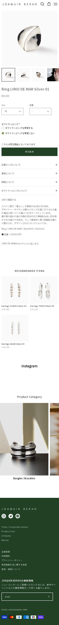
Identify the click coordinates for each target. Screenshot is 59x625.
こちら (35, 243)
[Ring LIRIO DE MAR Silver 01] (8, 75)
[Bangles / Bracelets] (24, 439)
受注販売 (29, 151)
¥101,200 (34, 309)
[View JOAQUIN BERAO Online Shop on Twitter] (10, 516)
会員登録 (6, 551)
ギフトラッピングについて (14, 190)
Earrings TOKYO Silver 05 (42, 306)
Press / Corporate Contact (15, 526)
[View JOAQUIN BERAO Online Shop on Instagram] (4, 516)
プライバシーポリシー (12, 560)
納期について (8, 181)
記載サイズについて (11, 164)
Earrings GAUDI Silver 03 (13, 344)
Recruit (5, 540)
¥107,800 (5, 309)
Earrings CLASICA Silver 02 (14, 306)
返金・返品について (11, 569)
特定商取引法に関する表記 (14, 564)
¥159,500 (5, 347)
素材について (8, 173)
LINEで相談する (9, 199)
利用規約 (6, 555)
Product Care (8, 531)
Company (6, 535)
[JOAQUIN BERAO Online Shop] (19, 4)
